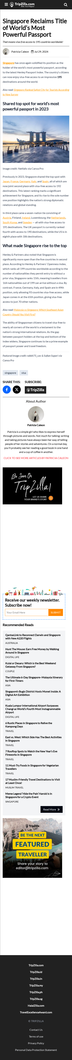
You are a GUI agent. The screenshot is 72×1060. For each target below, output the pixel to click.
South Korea (10, 222)
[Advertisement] (36, 541)
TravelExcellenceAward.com (36, 1012)
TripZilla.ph (36, 992)
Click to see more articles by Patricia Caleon (36, 457)
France (14, 181)
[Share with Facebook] (7, 390)
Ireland (26, 217)
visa (23, 372)
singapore (10, 372)
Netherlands (58, 217)
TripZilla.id (36, 971)
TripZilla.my (36, 985)
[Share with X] (17, 390)
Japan (6, 181)
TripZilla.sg (36, 998)
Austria (7, 217)
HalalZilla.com (36, 1005)
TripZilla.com (36, 965)
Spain (45, 181)
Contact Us (36, 1029)
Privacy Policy (36, 1043)
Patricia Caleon (36, 425)
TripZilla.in (36, 978)
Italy (33, 181)
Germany (24, 181)
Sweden (27, 222)
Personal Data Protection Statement (36, 1049)
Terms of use (36, 1036)
